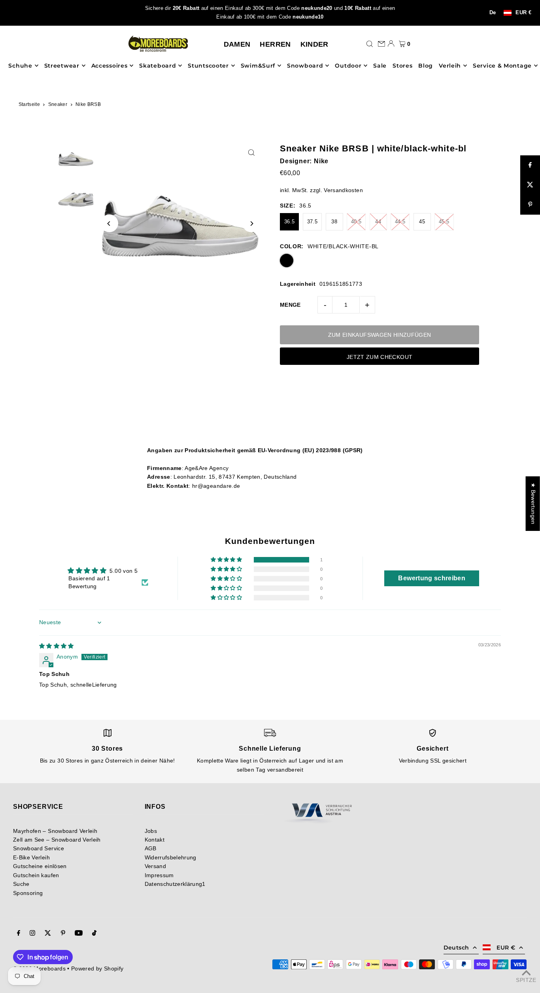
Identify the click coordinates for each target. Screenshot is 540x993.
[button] (227, 560)
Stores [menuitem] (402, 65)
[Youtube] (79, 933)
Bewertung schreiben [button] (431, 578)
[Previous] (109, 223)
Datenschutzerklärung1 (175, 884)
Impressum (159, 875)
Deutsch (456, 947)
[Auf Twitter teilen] (530, 185)
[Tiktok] (94, 933)
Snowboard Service (38, 848)
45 (422, 222)
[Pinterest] (63, 933)
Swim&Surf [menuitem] (258, 65)
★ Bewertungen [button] (533, 504)
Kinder (314, 44)
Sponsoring (28, 893)
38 (334, 222)
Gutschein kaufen (36, 875)
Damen (237, 44)
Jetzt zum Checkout (379, 357)
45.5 (444, 222)
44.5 (400, 222)
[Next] (251, 223)
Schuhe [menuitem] (20, 65)
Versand (155, 866)
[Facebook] (18, 933)
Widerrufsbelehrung (170, 857)
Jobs (151, 831)
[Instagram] (32, 933)
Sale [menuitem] (380, 65)
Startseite (29, 104)
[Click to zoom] (251, 152)
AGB (151, 848)
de (492, 12)
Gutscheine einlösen (40, 866)
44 (378, 222)
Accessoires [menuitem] (109, 65)
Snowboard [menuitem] (305, 65)
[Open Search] (369, 43)
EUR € (523, 13)
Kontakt (154, 839)
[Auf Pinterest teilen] (530, 205)
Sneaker (57, 104)
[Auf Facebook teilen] (530, 165)
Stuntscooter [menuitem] (208, 65)
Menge (290, 305)
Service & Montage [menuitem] (502, 65)
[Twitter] (48, 933)
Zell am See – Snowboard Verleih (57, 839)
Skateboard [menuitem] (157, 65)
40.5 (356, 222)
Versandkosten (343, 190)
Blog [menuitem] (425, 65)
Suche (21, 884)
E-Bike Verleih (31, 857)
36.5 (289, 222)
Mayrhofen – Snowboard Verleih (55, 831)
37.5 (312, 222)
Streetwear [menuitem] (61, 65)
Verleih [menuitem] (450, 65)
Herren (275, 44)
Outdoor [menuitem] (348, 65)
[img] (56, 646)
